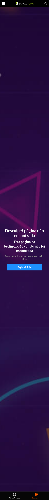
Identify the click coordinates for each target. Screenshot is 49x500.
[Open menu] (3, 3)
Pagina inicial (24, 267)
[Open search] (45, 3)
